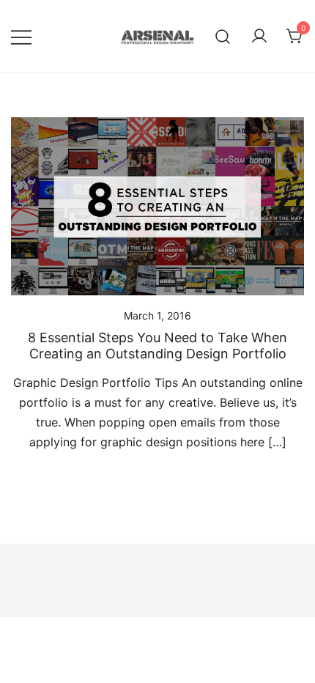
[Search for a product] (223, 36)
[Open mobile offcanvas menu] (21, 36)
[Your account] (259, 36)
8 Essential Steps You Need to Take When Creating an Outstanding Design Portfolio (157, 345)
